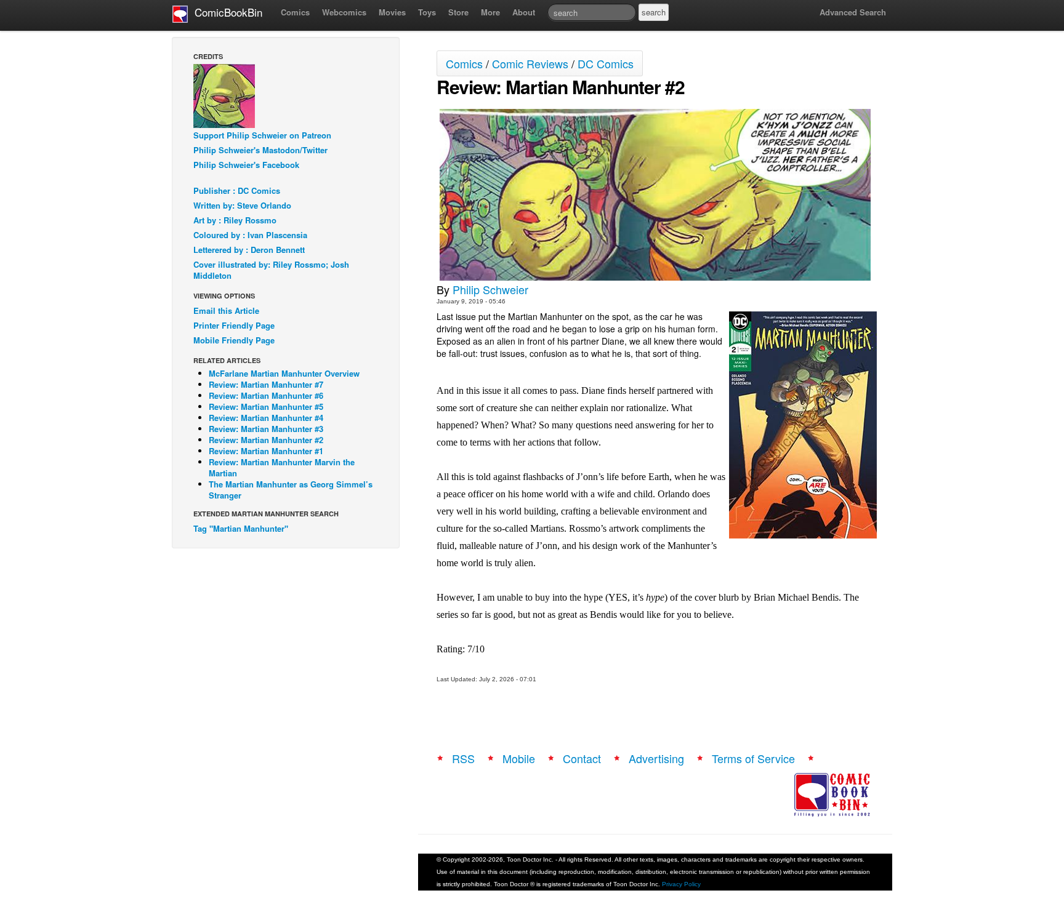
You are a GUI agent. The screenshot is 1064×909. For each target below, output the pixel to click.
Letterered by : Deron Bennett (249, 249)
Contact (582, 758)
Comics (295, 12)
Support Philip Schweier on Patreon (262, 135)
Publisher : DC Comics (236, 190)
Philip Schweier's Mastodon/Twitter (260, 150)
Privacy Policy (681, 884)
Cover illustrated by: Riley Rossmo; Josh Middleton (271, 269)
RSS (463, 758)
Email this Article (226, 310)
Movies (392, 12)
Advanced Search (853, 12)
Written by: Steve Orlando (242, 205)
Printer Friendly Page (234, 325)
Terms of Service (753, 758)
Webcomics (344, 12)
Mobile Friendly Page (234, 340)
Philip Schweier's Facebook (246, 164)
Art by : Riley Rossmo (234, 220)
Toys (427, 12)
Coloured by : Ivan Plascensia (250, 235)
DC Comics (606, 63)
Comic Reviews (530, 63)
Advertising (656, 758)
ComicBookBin (225, 12)
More (490, 12)
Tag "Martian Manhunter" (240, 528)
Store (458, 12)
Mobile (518, 758)
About (523, 12)
